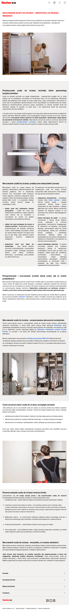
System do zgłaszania (44, 608)
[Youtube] (50, 600)
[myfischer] (60, 3)
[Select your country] (54, 3)
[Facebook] (47, 600)
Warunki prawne (20, 608)
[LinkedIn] (54, 600)
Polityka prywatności (31, 608)
